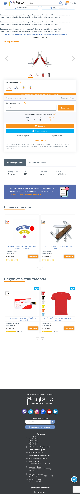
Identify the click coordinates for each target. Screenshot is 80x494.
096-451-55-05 (33, 442)
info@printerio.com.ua (36, 452)
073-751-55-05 (33, 444)
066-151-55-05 (33, 440)
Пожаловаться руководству (40, 427)
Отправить (53, 422)
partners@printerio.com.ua (38, 458)
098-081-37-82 (33, 447)
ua (71, 3)
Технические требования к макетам (26, 194)
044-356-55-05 (33, 437)
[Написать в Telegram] (74, 479)
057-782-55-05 (33, 439)
